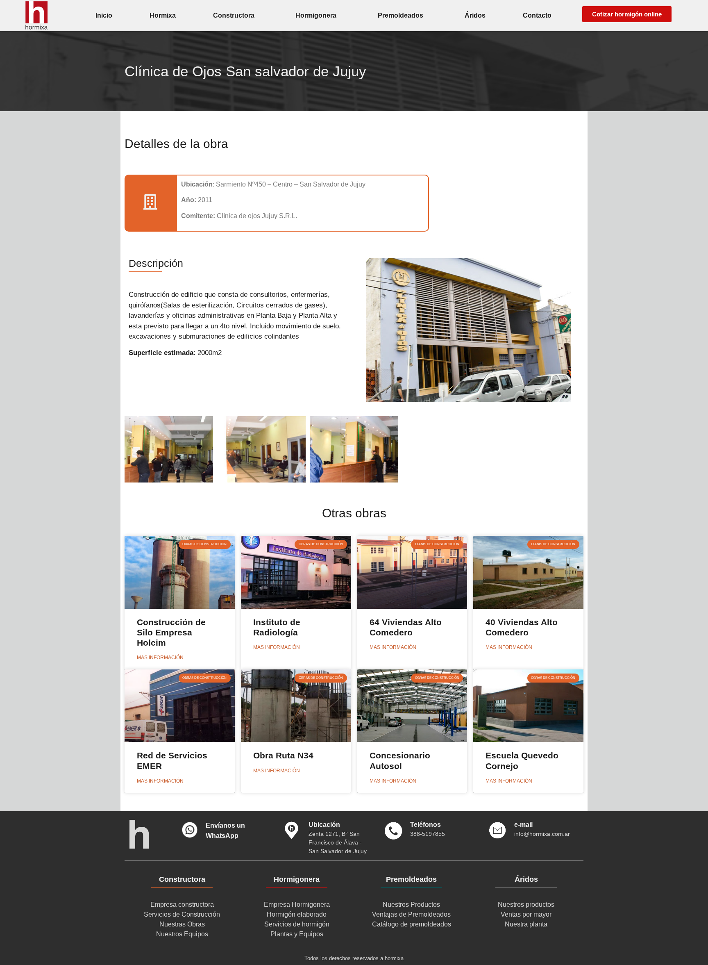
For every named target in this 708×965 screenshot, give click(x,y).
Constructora (233, 15)
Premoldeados (400, 15)
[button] (627, 14)
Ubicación (324, 824)
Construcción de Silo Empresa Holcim (171, 632)
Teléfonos (425, 824)
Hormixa (163, 15)
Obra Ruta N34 (283, 755)
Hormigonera (315, 15)
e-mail (523, 824)
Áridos (475, 15)
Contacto (537, 15)
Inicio (103, 15)
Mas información (160, 657)
